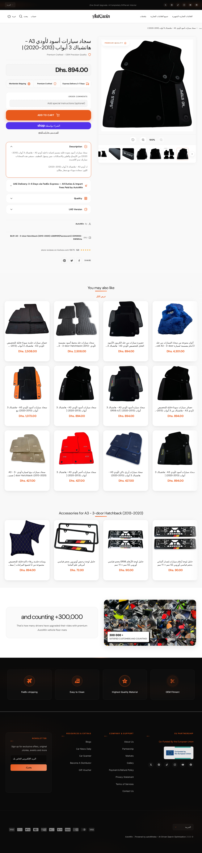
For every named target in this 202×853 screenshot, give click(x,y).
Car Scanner (85, 756)
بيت (200, 28)
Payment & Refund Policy (121, 770)
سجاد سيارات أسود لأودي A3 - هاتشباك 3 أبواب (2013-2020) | (171, 28)
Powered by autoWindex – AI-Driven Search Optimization (160, 837)
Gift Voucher (85, 770)
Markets (130, 756)
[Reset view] (133, 140)
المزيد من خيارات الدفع (48, 132)
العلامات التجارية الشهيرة (182, 16)
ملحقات (143, 16)
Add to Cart (46, 115)
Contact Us (128, 791)
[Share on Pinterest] (64, 261)
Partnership (128, 749)
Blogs (88, 741)
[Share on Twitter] (72, 261)
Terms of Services (125, 784)
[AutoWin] (101, 16)
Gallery (130, 763)
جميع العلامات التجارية (159, 16)
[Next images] (192, 154)
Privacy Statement (125, 777)
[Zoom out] (161, 140)
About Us (129, 741)
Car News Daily (83, 749)
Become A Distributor (80, 763)
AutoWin (129, 837)
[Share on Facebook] (79, 261)
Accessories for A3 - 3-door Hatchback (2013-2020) (101, 513)
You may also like (101, 287)
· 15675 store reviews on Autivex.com (60, 250)
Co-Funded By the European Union (176, 741)
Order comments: (77, 96)
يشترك (29, 767)
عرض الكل (101, 296)
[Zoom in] (143, 140)
